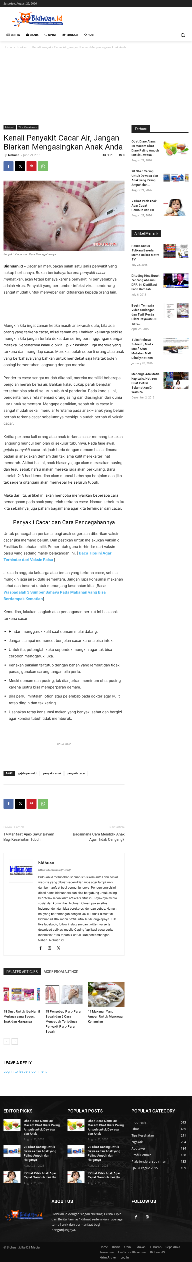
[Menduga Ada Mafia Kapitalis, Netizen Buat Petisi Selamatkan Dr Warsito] (176, 380)
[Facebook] (9, 166)
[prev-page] (7, 1041)
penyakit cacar (76, 773)
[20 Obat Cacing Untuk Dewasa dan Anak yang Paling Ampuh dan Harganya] (176, 177)
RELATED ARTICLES (22, 972)
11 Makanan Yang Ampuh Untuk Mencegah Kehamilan (106, 1016)
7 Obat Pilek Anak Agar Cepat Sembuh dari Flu (144, 205)
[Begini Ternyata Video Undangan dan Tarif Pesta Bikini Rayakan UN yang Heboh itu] (176, 310)
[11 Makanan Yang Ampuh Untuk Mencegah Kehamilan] (106, 994)
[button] (182, 35)
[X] (20, 166)
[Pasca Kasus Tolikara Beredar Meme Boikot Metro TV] (176, 251)
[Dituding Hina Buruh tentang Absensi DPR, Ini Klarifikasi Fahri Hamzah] (176, 280)
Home (8, 47)
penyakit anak (52, 773)
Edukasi (22, 47)
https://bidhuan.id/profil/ (54, 870)
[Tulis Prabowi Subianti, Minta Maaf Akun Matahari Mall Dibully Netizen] (176, 346)
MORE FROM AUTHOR (61, 972)
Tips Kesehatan (27, 127)
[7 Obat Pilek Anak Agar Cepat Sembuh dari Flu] (176, 207)
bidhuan (13, 155)
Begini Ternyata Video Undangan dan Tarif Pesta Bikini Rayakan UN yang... (144, 314)
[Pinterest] (31, 166)
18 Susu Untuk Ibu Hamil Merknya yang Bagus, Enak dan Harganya (22, 1016)
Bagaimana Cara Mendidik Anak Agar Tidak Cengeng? (98, 837)
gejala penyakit (28, 773)
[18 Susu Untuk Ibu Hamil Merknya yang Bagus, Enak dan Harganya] (22, 994)
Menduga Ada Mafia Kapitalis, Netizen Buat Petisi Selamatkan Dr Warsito (146, 383)
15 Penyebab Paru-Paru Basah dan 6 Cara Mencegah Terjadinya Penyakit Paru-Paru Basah (63, 1021)
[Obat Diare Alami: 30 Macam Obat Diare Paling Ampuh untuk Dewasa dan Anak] (176, 148)
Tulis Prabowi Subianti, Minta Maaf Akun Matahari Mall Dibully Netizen (142, 349)
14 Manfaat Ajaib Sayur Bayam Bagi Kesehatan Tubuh (29, 837)
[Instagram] (51, 948)
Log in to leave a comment (25, 1071)
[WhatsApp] (43, 166)
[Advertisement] (130, 18)
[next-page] (15, 1041)
